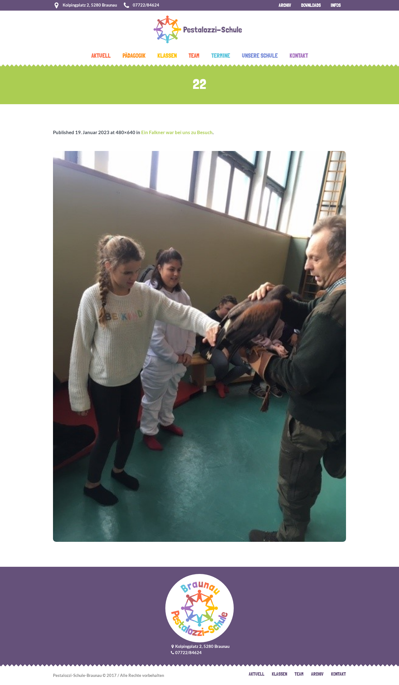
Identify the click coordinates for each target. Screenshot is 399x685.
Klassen (279, 674)
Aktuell (256, 674)
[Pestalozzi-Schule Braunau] (200, 608)
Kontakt (338, 674)
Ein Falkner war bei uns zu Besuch (177, 132)
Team (299, 674)
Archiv (317, 674)
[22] (199, 346)
